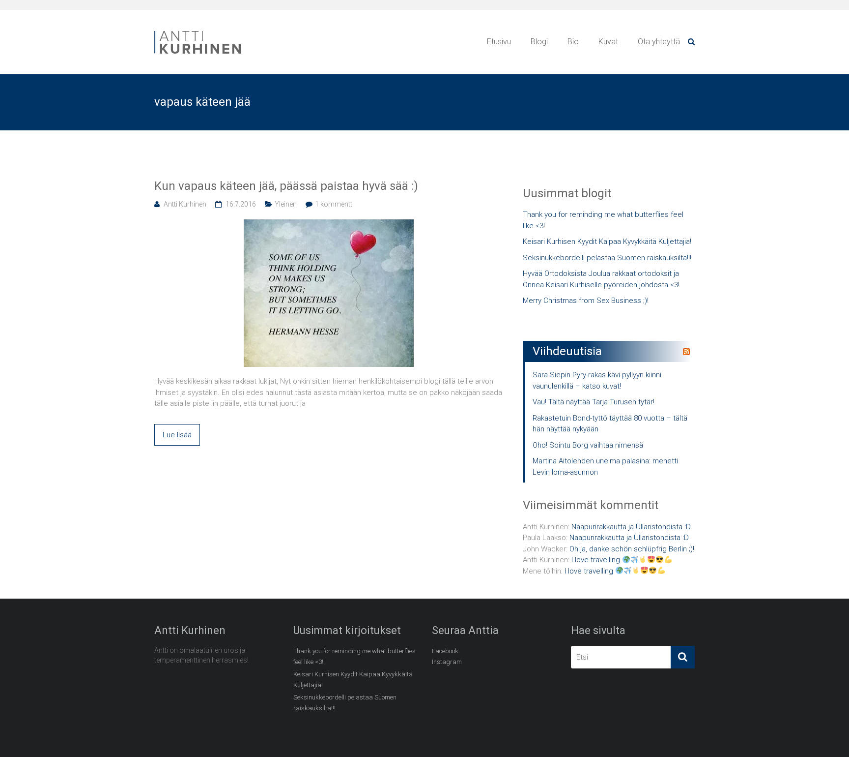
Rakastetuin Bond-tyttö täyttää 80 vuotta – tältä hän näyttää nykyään (610, 424)
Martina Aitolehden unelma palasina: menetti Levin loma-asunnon (605, 466)
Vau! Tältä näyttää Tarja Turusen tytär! (593, 401)
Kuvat (608, 41)
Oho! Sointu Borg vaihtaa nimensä (588, 445)
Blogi (539, 41)
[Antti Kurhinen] (198, 32)
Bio (573, 41)
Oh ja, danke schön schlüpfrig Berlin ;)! (631, 549)
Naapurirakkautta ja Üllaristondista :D (631, 526)
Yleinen (286, 204)
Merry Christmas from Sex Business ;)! (586, 300)
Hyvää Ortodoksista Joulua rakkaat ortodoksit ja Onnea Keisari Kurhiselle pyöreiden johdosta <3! (601, 279)
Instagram (447, 662)
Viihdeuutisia (567, 351)
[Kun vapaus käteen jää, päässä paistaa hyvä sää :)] (329, 224)
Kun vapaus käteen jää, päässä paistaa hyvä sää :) (286, 186)
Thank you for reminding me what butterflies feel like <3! (603, 220)
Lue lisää (177, 434)
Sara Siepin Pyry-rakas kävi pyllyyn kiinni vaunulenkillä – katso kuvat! (597, 380)
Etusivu (499, 41)
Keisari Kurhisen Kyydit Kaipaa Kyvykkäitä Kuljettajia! (607, 241)
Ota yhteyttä (659, 41)
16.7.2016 (241, 204)
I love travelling (596, 559)
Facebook (445, 651)
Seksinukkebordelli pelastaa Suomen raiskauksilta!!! (607, 257)
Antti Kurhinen (185, 204)
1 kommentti (334, 204)
